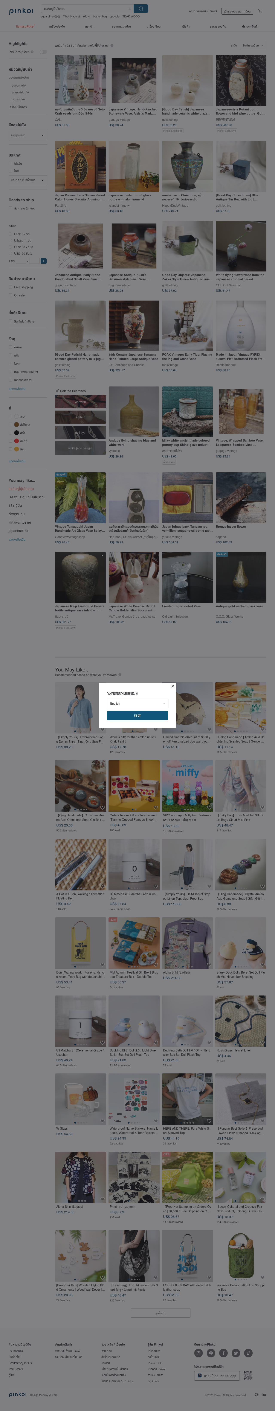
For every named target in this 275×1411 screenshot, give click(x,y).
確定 (137, 715)
